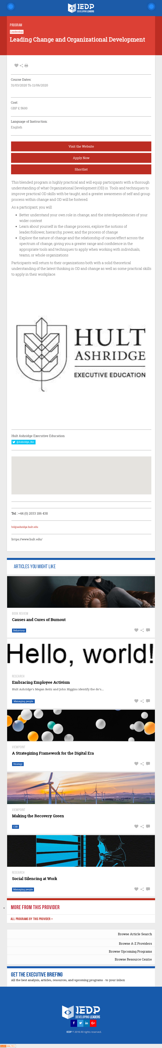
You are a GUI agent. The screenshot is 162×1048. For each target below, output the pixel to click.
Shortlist (81, 169)
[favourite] (16, 65)
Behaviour (19, 630)
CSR (15, 826)
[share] (21, 65)
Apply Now (81, 158)
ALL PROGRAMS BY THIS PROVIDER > (32, 919)
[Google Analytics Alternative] (8, 1046)
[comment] (147, 630)
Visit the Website (81, 146)
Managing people (23, 701)
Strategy (18, 764)
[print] (26, 65)
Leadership (16, 31)
